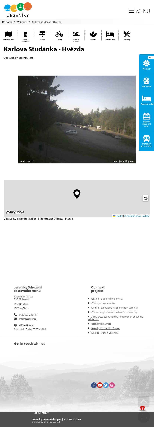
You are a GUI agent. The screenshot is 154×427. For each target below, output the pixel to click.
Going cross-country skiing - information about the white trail (115, 318)
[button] (139, 11)
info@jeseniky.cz (27, 318)
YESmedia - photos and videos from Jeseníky (114, 312)
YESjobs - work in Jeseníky (104, 332)
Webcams (22, 22)
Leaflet (119, 215)
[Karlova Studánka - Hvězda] (77, 119)
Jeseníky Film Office (101, 323)
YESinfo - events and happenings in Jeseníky (114, 307)
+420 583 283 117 (28, 314)
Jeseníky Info (26, 57)
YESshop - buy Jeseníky (103, 303)
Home (18, 9)
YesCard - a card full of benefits (107, 298)
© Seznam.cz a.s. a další (136, 215)
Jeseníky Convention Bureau (105, 328)
